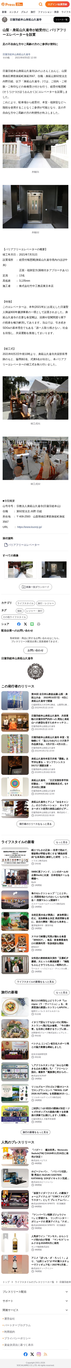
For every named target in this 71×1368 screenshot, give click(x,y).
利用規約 (9, 1331)
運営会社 (9, 1318)
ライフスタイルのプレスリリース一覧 (34, 1282)
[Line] (32, 624)
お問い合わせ (35, 650)
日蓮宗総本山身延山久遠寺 (16, 54)
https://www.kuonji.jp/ (29, 527)
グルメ (24, 12)
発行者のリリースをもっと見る (35, 824)
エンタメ (13, 12)
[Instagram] (39, 1354)
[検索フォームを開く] (41, 4)
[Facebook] (18, 624)
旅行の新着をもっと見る (35, 1132)
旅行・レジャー (46, 603)
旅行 (33, 12)
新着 (4, 12)
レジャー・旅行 (34, 611)
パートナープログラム (17, 1325)
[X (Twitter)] (25, 624)
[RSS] (45, 1354)
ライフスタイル (25, 603)
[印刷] (38, 624)
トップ (6, 1282)
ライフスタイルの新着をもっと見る (35, 981)
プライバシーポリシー (17, 1338)
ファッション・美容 (48, 12)
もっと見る (62, 842)
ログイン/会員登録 (57, 4)
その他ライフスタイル (14, 617)
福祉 (19, 611)
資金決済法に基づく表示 (18, 1344)
